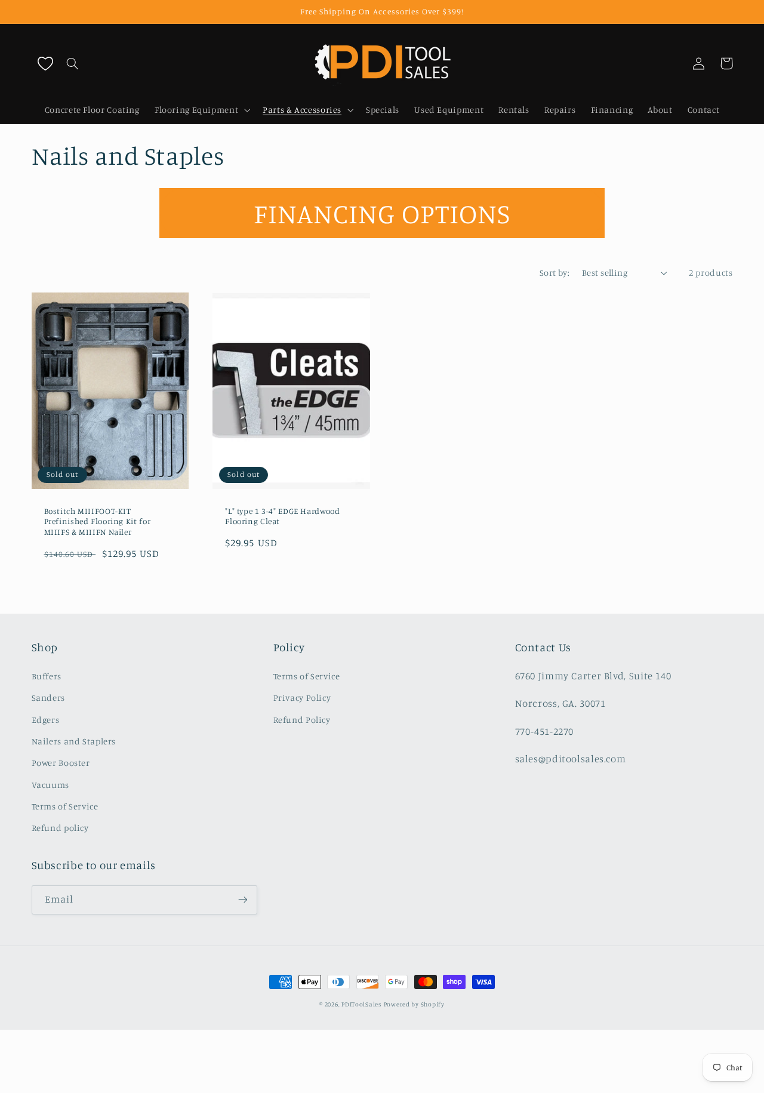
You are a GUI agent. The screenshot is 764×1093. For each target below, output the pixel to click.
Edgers (46, 720)
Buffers (46, 676)
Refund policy (60, 828)
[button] (73, 63)
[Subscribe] (242, 900)
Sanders (48, 697)
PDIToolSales (361, 1004)
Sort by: (554, 272)
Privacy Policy (302, 697)
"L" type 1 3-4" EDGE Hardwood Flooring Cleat (282, 516)
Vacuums (50, 785)
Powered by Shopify (414, 1004)
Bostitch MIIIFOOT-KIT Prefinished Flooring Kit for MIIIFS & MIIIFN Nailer (97, 521)
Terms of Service (65, 806)
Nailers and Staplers (74, 741)
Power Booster (61, 763)
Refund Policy (302, 720)
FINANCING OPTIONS (382, 213)
